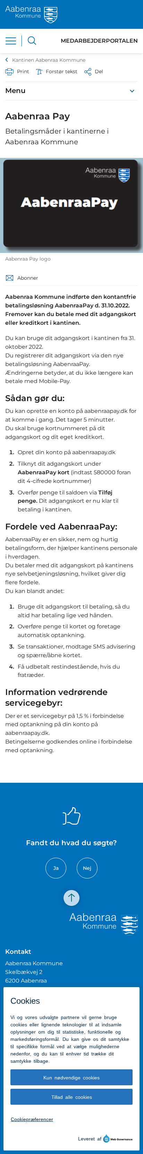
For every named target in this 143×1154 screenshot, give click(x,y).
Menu (15, 90)
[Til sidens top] (71, 898)
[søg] (32, 40)
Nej (87, 868)
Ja (56, 868)
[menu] (10, 40)
